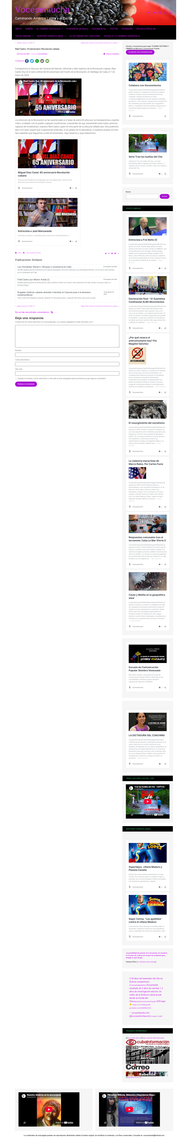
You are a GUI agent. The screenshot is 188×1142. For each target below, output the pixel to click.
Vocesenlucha (42, 9)
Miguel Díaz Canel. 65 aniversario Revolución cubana (99, 43)
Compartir (19, 60)
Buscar (128, 192)
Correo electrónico (22, 360)
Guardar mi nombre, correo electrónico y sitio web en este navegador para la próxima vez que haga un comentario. (62, 378)
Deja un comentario (112, 54)
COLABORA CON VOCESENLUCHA (140, 52)
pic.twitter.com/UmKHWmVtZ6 (140, 1008)
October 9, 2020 (156, 1016)
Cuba (19, 253)
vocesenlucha (42, 54)
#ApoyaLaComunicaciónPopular (144, 1001)
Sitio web (18, 369)
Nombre (18, 350)
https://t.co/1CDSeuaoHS (141, 1005)
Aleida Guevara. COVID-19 (26, 43)
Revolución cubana (35, 253)
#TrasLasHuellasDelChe (137, 985)
